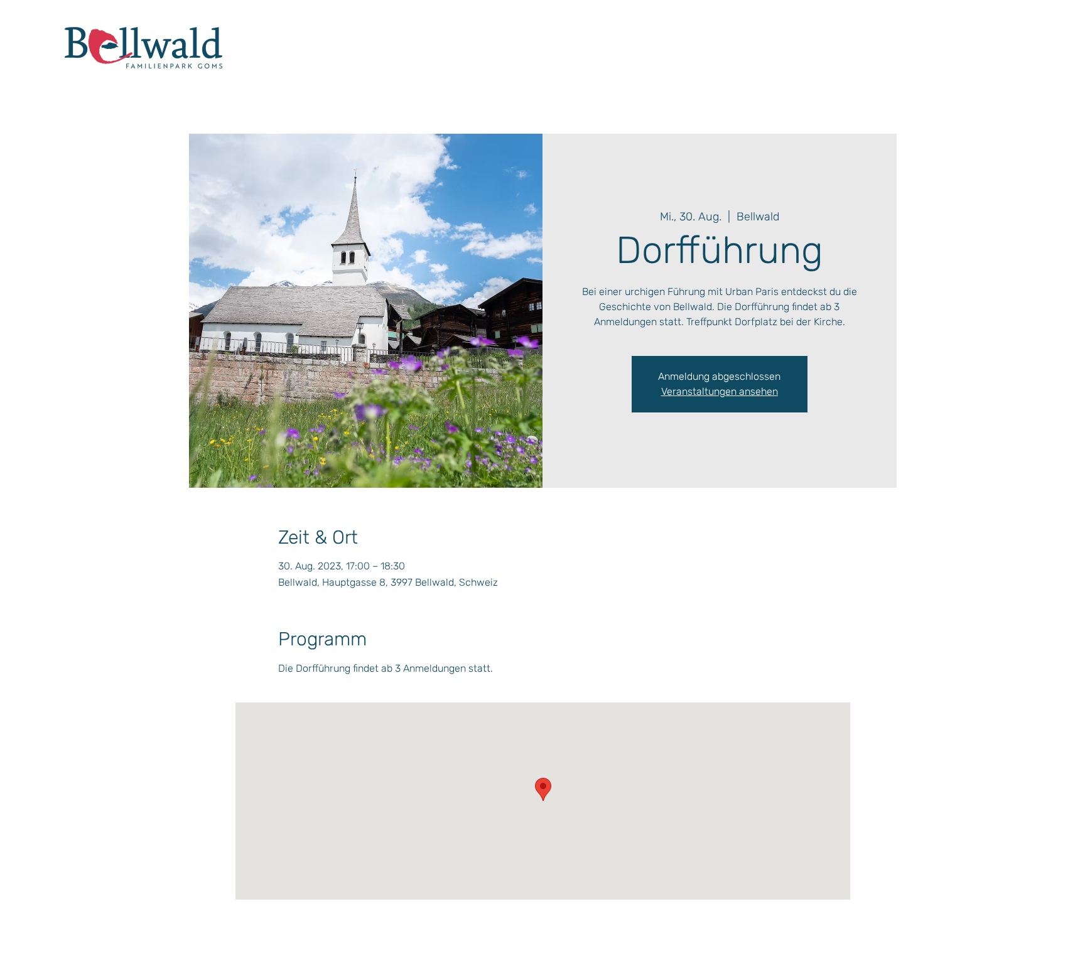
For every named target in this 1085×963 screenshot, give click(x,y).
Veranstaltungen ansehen (719, 391)
